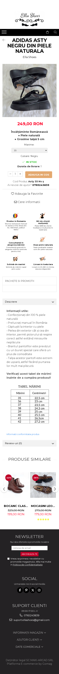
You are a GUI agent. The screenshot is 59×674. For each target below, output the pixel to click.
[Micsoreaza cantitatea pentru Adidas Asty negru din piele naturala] (10, 174)
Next (54, 93)
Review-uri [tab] (13, 443)
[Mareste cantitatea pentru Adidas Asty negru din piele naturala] (20, 174)
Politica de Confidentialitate (28, 564)
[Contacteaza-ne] (39, 32)
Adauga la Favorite (28, 194)
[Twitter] (33, 590)
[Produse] (4, 33)
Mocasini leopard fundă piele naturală (43, 506)
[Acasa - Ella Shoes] (29, 19)
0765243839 (31, 615)
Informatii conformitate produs (23, 434)
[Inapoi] (2, 40)
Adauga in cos (38, 174)
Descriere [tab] (11, 301)
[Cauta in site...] (55, 32)
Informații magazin (28, 632)
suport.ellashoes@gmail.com (31, 620)
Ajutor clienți (28, 639)
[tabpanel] (29, 90)
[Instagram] (39, 590)
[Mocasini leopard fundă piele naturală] (43, 485)
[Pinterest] (26, 590)
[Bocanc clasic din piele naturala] (16, 485)
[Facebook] (20, 590)
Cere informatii (28, 202)
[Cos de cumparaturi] (47, 32)
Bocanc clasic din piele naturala (16, 506)
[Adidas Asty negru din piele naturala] (29, 90)
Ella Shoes (29, 57)
